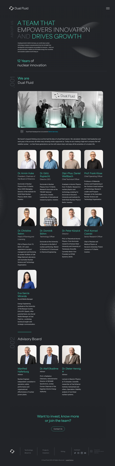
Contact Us (58, 429)
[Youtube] (85, 453)
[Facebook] (78, 453)
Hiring (63, 451)
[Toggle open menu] (108, 8)
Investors (46, 453)
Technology (29, 450)
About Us (28, 453)
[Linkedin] (82, 453)
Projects (46, 450)
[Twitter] (75, 453)
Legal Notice (69, 460)
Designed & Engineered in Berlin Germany (99, 451)
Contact (77, 450)
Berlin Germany (53, 132)
